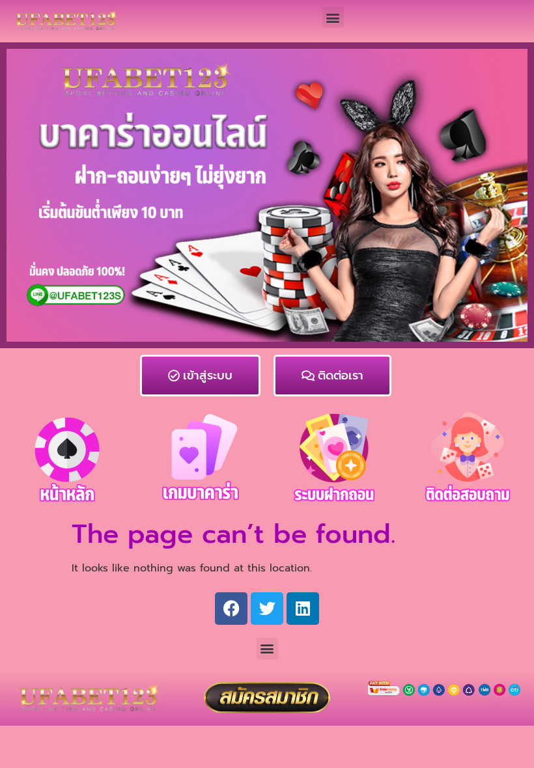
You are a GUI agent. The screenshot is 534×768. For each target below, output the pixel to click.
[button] (333, 17)
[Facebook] (231, 608)
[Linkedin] (303, 608)
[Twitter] (267, 608)
